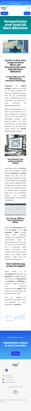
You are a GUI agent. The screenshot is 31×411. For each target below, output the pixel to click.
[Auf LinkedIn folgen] (6, 370)
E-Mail (27, 13)
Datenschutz (17, 387)
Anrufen (4, 13)
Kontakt (15, 353)
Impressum (10, 387)
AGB (22, 387)
